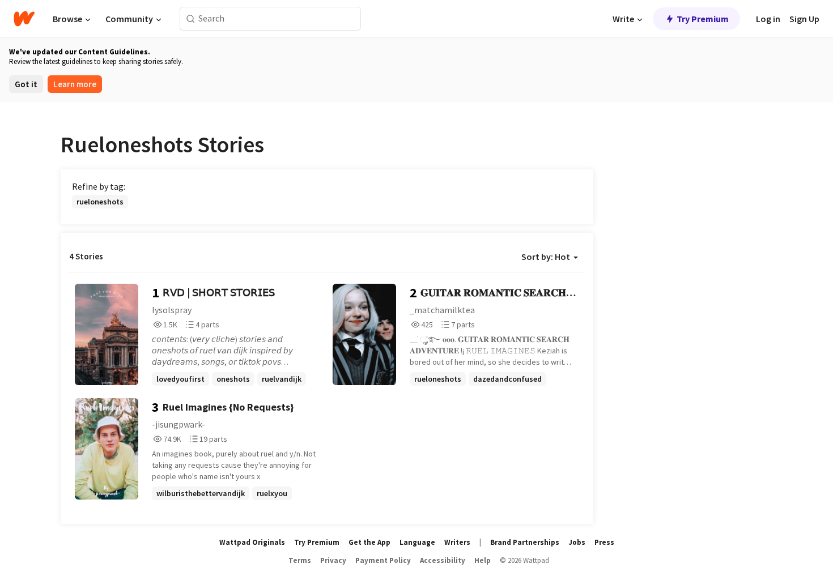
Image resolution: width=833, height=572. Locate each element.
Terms (299, 560)
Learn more (74, 84)
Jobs (576, 542)
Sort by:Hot (545, 256)
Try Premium (703, 18)
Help (482, 560)
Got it (26, 84)
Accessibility (442, 560)
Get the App (369, 542)
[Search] (191, 19)
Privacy (333, 560)
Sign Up (804, 18)
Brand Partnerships (524, 542)
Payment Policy (383, 560)
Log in (768, 18)
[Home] (24, 19)
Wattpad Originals (252, 542)
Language (417, 542)
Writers (457, 542)
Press (604, 542)
